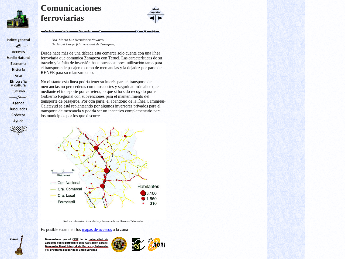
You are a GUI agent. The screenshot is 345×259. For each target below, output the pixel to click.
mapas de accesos (97, 229)
